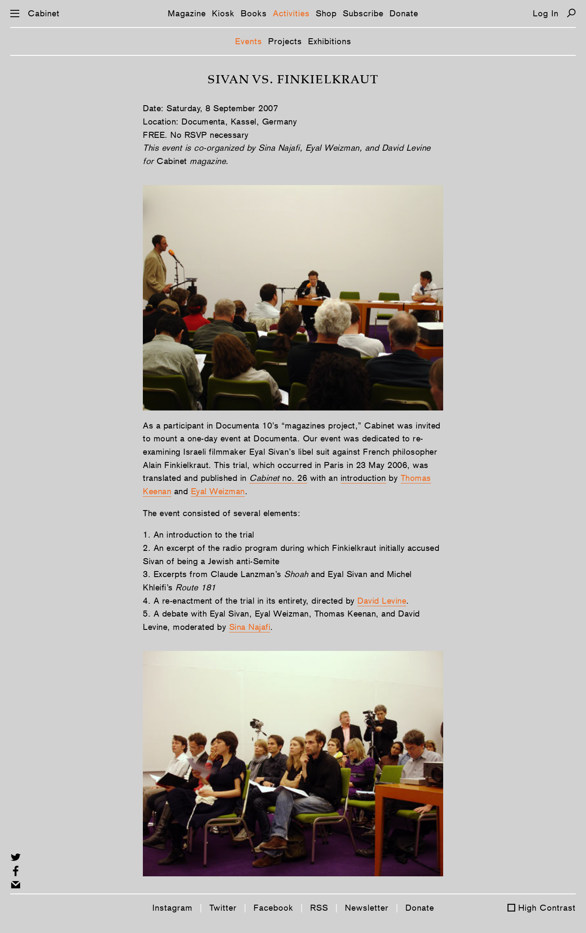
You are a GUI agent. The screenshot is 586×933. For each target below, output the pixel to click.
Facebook (273, 908)
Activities (291, 13)
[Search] (571, 13)
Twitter (223, 908)
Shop (326, 13)
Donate (404, 13)
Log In (546, 13)
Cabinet (44, 13)
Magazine (187, 13)
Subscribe (363, 13)
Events (248, 41)
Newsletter (367, 908)
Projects (285, 41)
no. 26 (294, 478)
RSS (319, 908)
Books (254, 13)
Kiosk (223, 13)
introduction (363, 478)
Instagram (172, 908)
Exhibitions (329, 41)
